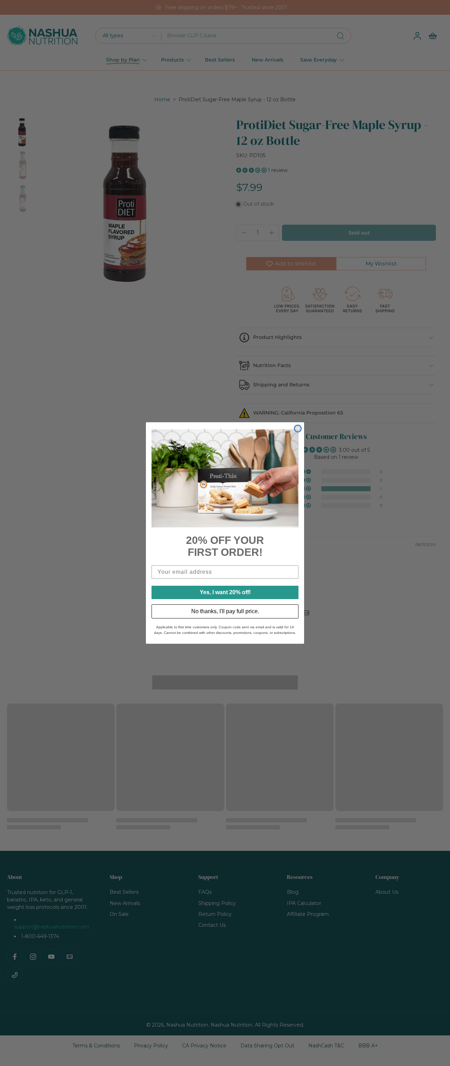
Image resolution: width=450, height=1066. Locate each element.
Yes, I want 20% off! (225, 592)
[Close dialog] (297, 428)
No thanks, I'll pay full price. (225, 611)
